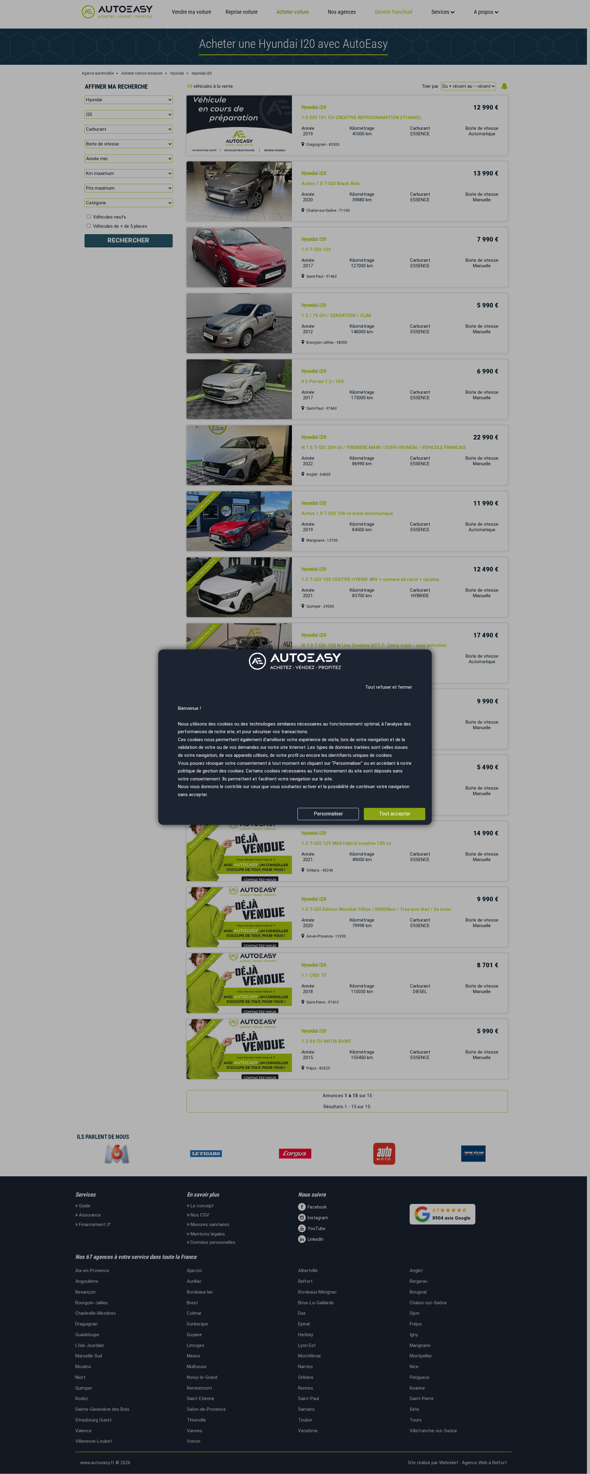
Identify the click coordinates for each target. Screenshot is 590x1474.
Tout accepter (395, 814)
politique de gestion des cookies (211, 771)
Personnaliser (328, 814)
